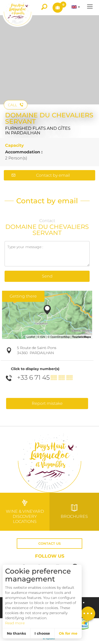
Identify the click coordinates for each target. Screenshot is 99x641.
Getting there (23, 296)
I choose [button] (42, 633)
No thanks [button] (16, 633)
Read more (15, 623)
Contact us (49, 543)
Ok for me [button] (68, 633)
